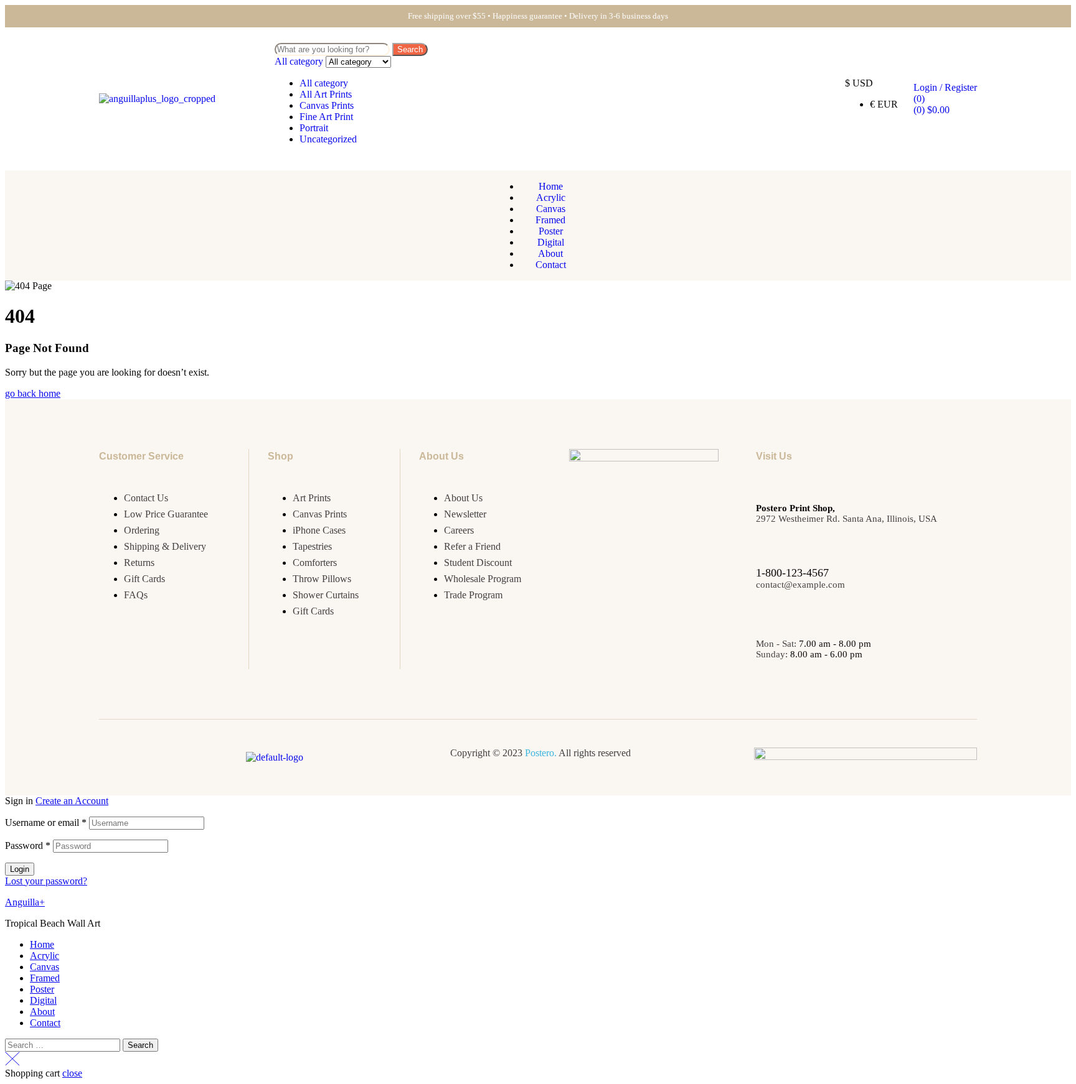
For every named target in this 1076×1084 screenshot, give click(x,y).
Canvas (44, 966)
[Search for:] (64, 1044)
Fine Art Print (326, 116)
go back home (32, 393)
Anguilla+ (25, 902)
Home (42, 944)
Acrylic (44, 955)
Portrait (314, 128)
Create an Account (71, 800)
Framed (45, 978)
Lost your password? (46, 881)
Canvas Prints (327, 105)
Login (19, 869)
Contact (45, 1022)
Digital (43, 1000)
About (42, 1011)
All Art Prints (326, 94)
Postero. (541, 753)
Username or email (46, 822)
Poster (42, 989)
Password (27, 845)
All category (324, 83)
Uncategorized (328, 139)
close (72, 1073)
